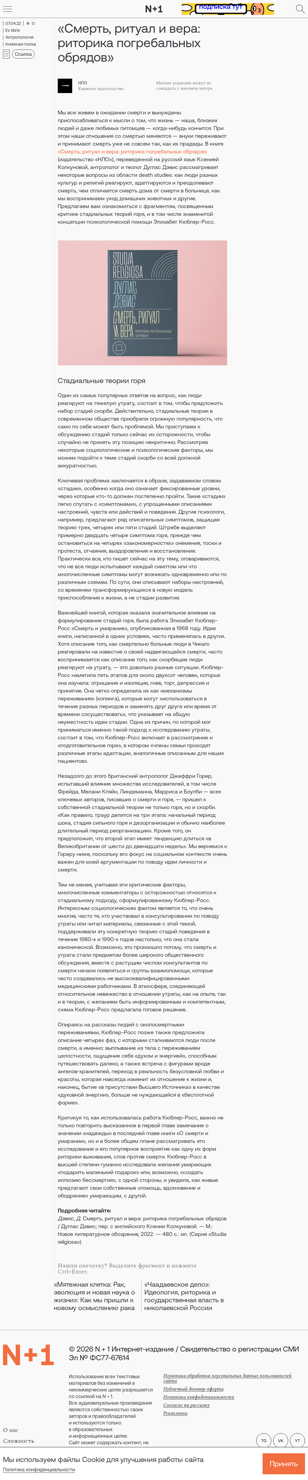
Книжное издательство (101, 89)
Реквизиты (175, 1413)
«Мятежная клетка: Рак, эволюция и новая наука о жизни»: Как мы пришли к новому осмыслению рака (94, 1296)
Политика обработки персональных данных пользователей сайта (227, 1378)
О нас (11, 1430)
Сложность (18, 1440)
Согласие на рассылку (186, 1405)
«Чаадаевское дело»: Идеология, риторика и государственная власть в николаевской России (184, 1296)
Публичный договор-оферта (193, 1389)
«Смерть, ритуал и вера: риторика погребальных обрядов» (132, 151)
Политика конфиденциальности (39, 1469)
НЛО (82, 82)
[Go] (7, 9)
